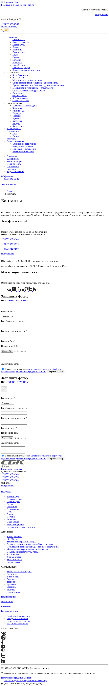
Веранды (16, 113)
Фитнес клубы (19, 95)
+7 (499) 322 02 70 (10, 244)
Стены (15, 57)
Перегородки (18, 44)
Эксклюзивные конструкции (26, 70)
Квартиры (17, 108)
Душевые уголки (20, 42)
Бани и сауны (19, 126)
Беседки (16, 123)
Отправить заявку (55, 372)
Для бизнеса (13, 159)
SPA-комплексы (20, 98)
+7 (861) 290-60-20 (10, 179)
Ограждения (18, 52)
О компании (13, 131)
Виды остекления (15, 141)
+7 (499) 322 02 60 (10, 239)
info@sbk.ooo (101, 14)
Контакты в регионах (11, 469)
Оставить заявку (9, 26)
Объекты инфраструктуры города (28, 90)
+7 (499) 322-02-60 (10, 24)
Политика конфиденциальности (16, 678)
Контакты (11, 139)
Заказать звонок (8, 184)
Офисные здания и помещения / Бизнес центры (35, 83)
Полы (15, 55)
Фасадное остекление (22, 146)
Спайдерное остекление (24, 144)
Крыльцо (16, 118)
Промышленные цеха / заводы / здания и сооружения (38, 85)
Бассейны (17, 121)
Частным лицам (14, 161)
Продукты (12, 37)
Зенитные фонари (21, 67)
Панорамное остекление (24, 149)
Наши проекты (14, 128)
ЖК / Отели (18, 77)
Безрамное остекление (23, 151)
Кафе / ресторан (20, 75)
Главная (10, 191)
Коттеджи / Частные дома (24, 105)
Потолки (16, 60)
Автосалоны (18, 93)
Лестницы (17, 49)
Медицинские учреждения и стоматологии (33, 88)
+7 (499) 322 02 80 (10, 249)
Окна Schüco (18, 65)
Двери (15, 47)
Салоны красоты (20, 100)
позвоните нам (18, 300)
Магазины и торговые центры (27, 80)
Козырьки (17, 62)
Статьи (15, 136)
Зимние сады (18, 39)
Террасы (16, 116)
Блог (14, 133)
